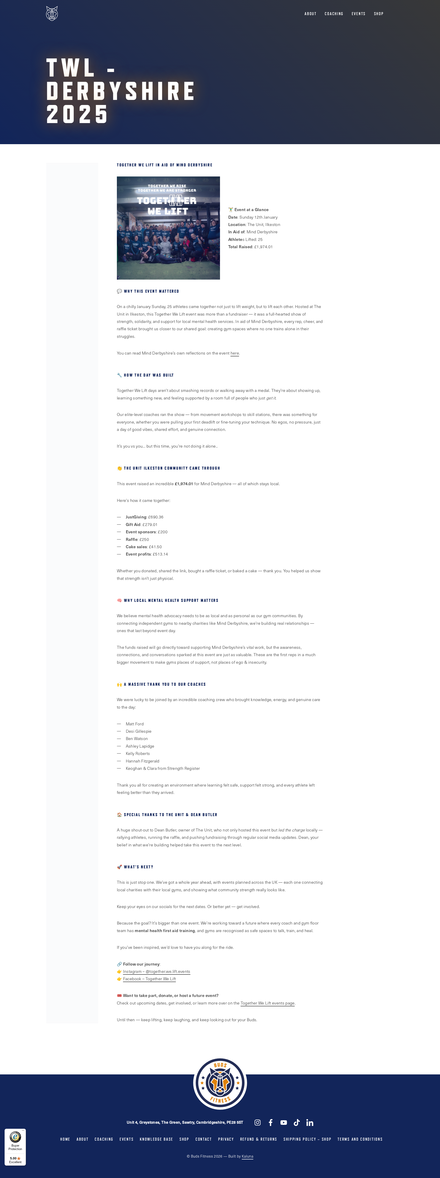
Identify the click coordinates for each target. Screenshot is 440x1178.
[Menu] (23, 1131)
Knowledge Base (156, 1139)
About (311, 13)
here (235, 353)
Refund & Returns (258, 1139)
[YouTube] (283, 1122)
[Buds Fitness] (52, 14)
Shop (379, 13)
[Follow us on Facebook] (270, 1122)
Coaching (334, 13)
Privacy (226, 1139)
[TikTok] (296, 1122)
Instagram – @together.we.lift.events (156, 971)
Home (65, 1139)
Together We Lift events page (268, 1003)
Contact (203, 1139)
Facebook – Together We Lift (149, 978)
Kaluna (247, 1156)
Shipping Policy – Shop (307, 1139)
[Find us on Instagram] (257, 1122)
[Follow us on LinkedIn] (309, 1122)
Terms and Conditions (360, 1139)
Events (359, 13)
